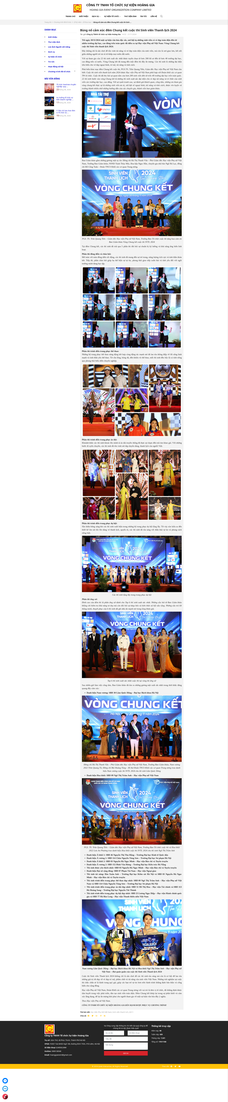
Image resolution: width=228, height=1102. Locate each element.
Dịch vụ (95, 16)
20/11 (131, 1012)
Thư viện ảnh (130, 16)
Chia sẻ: (83, 1016)
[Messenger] (5, 1080)
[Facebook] (88, 1016)
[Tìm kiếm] (161, 16)
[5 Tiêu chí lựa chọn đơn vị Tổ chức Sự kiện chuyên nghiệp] (49, 114)
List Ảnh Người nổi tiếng (59, 47)
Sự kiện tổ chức (111, 16)
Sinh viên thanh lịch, (120, 1012)
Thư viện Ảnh (54, 42)
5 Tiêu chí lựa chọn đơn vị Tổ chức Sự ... (65, 111)
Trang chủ (70, 16)
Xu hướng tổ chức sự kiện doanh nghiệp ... (64, 98)
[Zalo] (5, 1088)
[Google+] (97, 1016)
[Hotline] (5, 1096)
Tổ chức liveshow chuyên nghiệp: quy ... (66, 85)
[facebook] (171, 1066)
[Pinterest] (101, 1016)
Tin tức (143, 16)
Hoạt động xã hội (55, 66)
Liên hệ (153, 16)
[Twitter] (92, 1016)
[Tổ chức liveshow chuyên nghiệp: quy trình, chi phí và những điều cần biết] (49, 88)
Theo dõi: (165, 1066)
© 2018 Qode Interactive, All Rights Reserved (110, 1066)
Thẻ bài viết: (85, 1012)
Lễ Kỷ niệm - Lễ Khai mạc (82, 22)
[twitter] (175, 1066)
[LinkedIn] (104, 1016)
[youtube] (179, 1066)
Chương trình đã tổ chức (62, 22)
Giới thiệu (83, 16)
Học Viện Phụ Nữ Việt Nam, (101, 1012)
